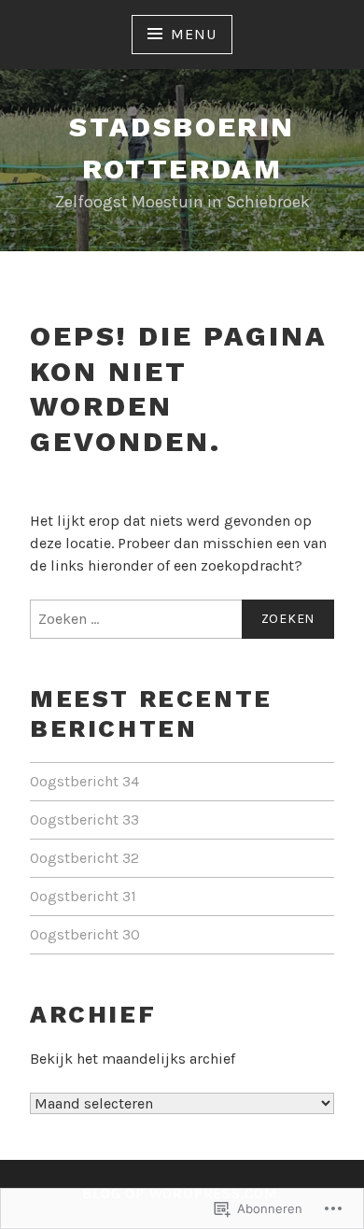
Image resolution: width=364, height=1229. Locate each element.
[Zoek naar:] (182, 619)
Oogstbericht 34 (84, 781)
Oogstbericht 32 (84, 858)
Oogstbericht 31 (83, 896)
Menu (193, 34)
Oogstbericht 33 (84, 819)
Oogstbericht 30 (85, 934)
